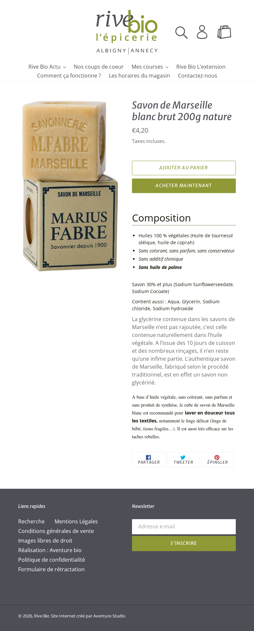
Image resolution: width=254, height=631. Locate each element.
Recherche (31, 521)
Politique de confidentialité (51, 559)
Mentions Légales (76, 521)
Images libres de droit (45, 540)
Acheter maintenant (183, 185)
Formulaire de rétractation (51, 569)
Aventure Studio (109, 616)
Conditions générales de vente (56, 531)
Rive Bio (42, 616)
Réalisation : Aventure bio (50, 550)
